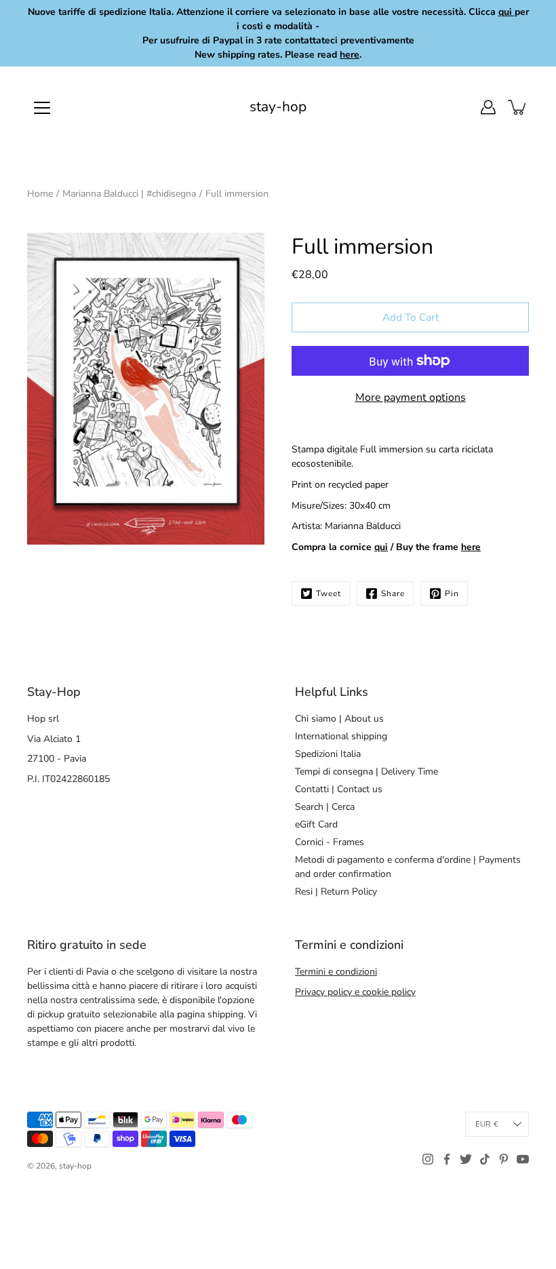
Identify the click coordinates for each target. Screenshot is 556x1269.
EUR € (486, 1124)
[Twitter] (466, 1159)
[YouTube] (523, 1159)
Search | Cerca (325, 806)
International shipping (341, 736)
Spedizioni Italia (328, 753)
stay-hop (278, 106)
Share (393, 593)
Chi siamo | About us (339, 718)
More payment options (410, 397)
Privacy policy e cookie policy (355, 991)
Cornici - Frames (329, 842)
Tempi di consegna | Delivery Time (366, 771)
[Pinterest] (504, 1159)
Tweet (328, 593)
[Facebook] (447, 1159)
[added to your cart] (518, 107)
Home (40, 193)
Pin (452, 593)
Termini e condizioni (336, 971)
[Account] (488, 107)
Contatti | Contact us (338, 789)
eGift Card (316, 824)
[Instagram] (428, 1159)
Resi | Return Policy (336, 891)
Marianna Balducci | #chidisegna (129, 193)
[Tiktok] (485, 1159)
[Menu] (42, 108)
